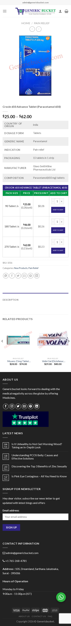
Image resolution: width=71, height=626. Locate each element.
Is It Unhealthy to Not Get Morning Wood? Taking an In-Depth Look (37, 445)
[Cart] (66, 11)
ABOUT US (24, 616)
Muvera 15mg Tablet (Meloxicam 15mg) (18, 361)
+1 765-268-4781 (16, 560)
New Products (21, 268)
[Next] (68, 348)
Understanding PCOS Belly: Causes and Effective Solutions (35, 456)
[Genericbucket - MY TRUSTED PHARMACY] (35, 11)
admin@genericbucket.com (22, 552)
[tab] (35, 294)
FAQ (50, 616)
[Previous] (2, 348)
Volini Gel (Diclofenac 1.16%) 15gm (53, 361)
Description (10, 299)
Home (25, 23)
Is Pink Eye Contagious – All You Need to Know (39, 476)
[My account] (60, 11)
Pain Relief (42, 23)
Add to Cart (58, 210)
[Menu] (5, 11)
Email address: (11, 510)
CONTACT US (39, 616)
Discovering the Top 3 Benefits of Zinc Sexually (39, 466)
